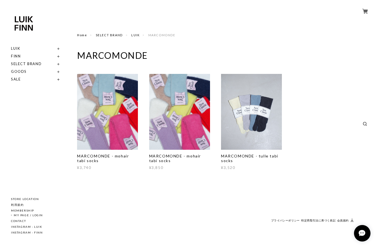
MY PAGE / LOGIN (28, 215)
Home (82, 35)
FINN (16, 56)
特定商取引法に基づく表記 (318, 220)
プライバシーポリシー (285, 220)
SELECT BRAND (26, 64)
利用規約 (17, 204)
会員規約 (343, 220)
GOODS (19, 71)
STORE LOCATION (25, 199)
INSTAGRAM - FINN (27, 232)
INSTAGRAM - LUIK (26, 226)
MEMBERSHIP (22, 210)
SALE (16, 79)
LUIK (15, 48)
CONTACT (18, 221)
